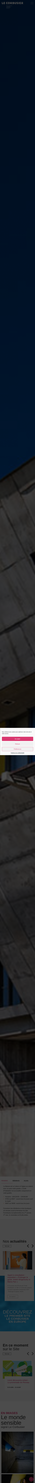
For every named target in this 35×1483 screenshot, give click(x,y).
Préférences (17, 749)
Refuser (17, 744)
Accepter (17, 739)
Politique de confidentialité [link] (17, 753)
